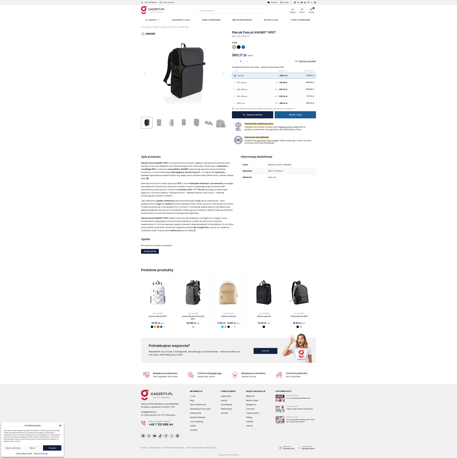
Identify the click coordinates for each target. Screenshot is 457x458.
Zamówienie (226, 404)
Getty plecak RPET (299, 316)
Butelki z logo (271, 20)
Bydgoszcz (251, 404)
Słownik (224, 413)
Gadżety (153, 20)
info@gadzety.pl (148, 412)
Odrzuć (32, 448)
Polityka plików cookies (24, 453)
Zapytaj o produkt (307, 61)
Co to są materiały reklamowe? (298, 398)
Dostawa (274, 2)
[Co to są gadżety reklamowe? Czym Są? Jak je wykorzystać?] (280, 420)
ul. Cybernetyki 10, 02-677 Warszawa (158, 415)
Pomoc (302, 12)
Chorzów (250, 408)
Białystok (250, 396)
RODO (144, 447)
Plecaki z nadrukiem (160, 27)
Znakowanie (195, 413)
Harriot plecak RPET (158, 316)
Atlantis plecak (228, 316)
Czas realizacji (196, 421)
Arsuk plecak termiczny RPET (193, 317)
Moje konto (226, 396)
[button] (60, 425)
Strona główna (146, 27)
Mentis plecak (264, 316)
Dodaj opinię (150, 251)
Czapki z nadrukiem (300, 20)
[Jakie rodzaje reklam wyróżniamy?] (280, 409)
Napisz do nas (285, 127)
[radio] (234, 47)
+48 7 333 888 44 (150, 2)
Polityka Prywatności (40, 453)
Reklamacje (226, 408)
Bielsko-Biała (252, 400)
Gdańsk (249, 421)
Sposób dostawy (197, 417)
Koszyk (311, 10)
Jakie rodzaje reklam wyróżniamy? (299, 409)
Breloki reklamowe (242, 20)
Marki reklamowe (198, 404)
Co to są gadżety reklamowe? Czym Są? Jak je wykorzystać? (300, 421)
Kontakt (286, 2)
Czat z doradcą (168, 2)
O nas (192, 396)
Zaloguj (292, 12)
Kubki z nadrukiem (211, 20)
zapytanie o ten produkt (267, 140)
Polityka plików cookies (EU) (201, 447)
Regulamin (154, 447)
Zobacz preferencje (12, 448)
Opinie (193, 425)
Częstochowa (252, 413)
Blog (192, 400)
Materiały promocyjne (200, 408)
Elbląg (249, 417)
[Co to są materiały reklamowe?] (280, 399)
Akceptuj (52, 448)
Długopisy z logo (181, 20)
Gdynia (249, 425)
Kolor (235, 42)
